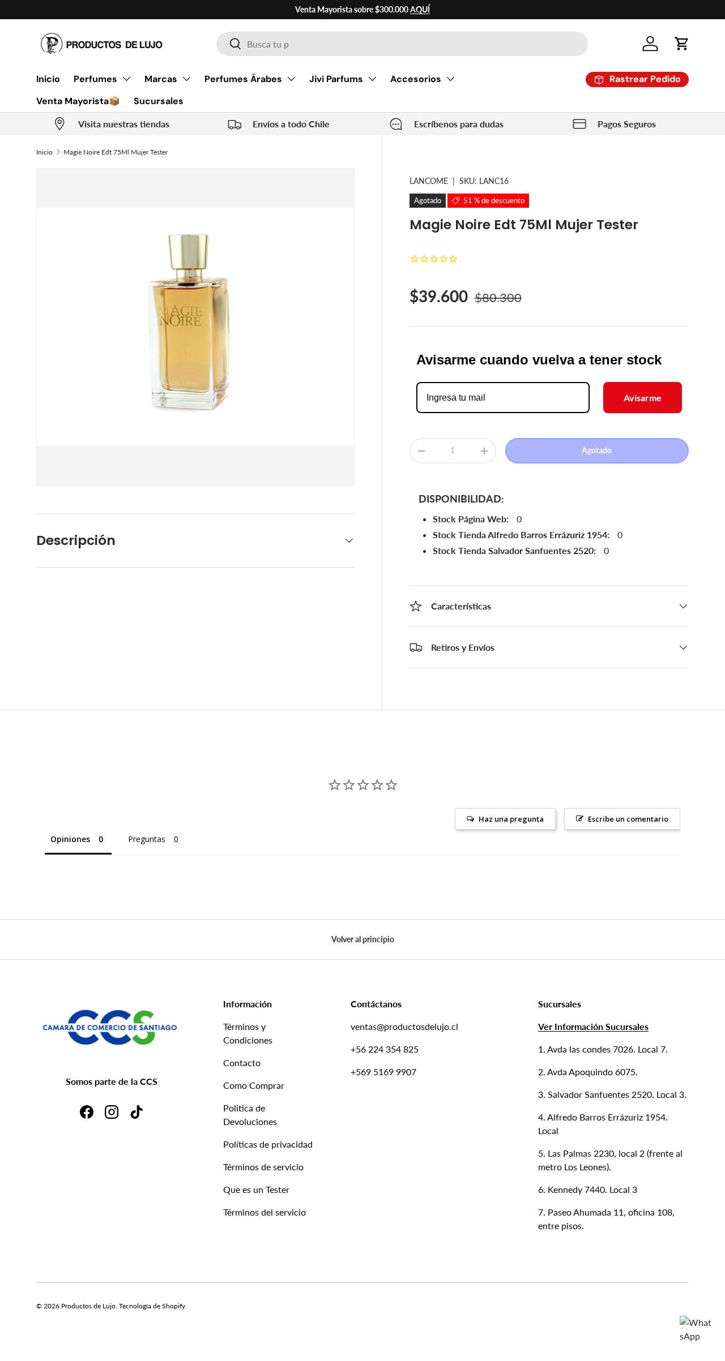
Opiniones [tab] (70, 839)
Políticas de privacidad (268, 1144)
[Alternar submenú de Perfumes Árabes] (291, 78)
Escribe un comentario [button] (628, 819)
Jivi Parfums (336, 79)
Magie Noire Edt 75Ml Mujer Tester (115, 152)
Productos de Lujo (88, 1306)
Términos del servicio (264, 1212)
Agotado (597, 450)
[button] (681, 43)
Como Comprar (253, 1085)
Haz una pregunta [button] (511, 819)
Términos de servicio (263, 1166)
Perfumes (95, 79)
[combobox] (401, 44)
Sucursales (159, 101)
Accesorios (415, 79)
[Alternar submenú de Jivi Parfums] (372, 78)
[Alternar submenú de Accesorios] (450, 78)
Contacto (242, 1062)
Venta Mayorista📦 (78, 101)
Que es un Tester (256, 1189)
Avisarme (643, 397)
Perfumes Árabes (243, 79)
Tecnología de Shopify (152, 1306)
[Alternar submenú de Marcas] (186, 78)
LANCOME (429, 181)
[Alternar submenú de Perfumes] (126, 78)
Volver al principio (362, 939)
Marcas (160, 79)
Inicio (48, 79)
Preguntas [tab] (146, 839)
